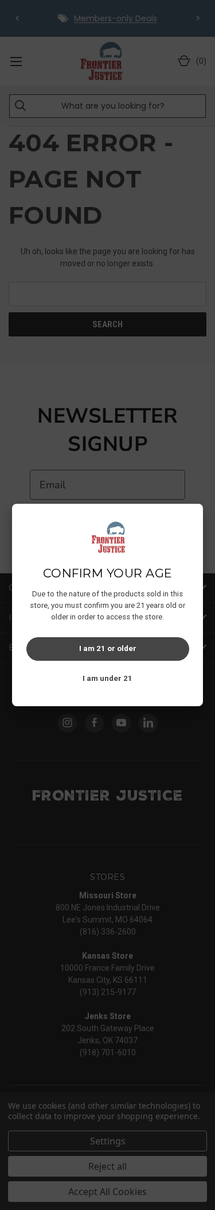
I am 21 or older (107, 648)
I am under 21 (107, 678)
